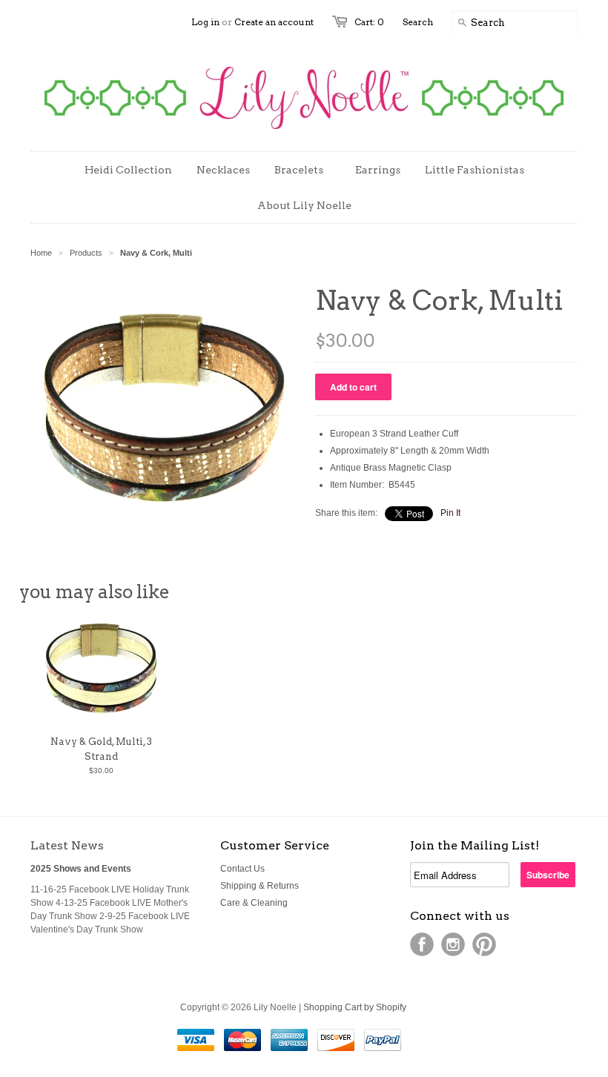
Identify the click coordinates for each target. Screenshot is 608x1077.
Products (86, 252)
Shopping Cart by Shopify (354, 1007)
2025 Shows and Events (80, 869)
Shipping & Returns (259, 886)
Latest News (67, 845)
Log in (205, 21)
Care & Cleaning (254, 903)
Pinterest (484, 944)
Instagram (453, 944)
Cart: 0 (369, 21)
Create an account (274, 21)
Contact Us (242, 869)
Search (418, 21)
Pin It (450, 513)
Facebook (422, 944)
